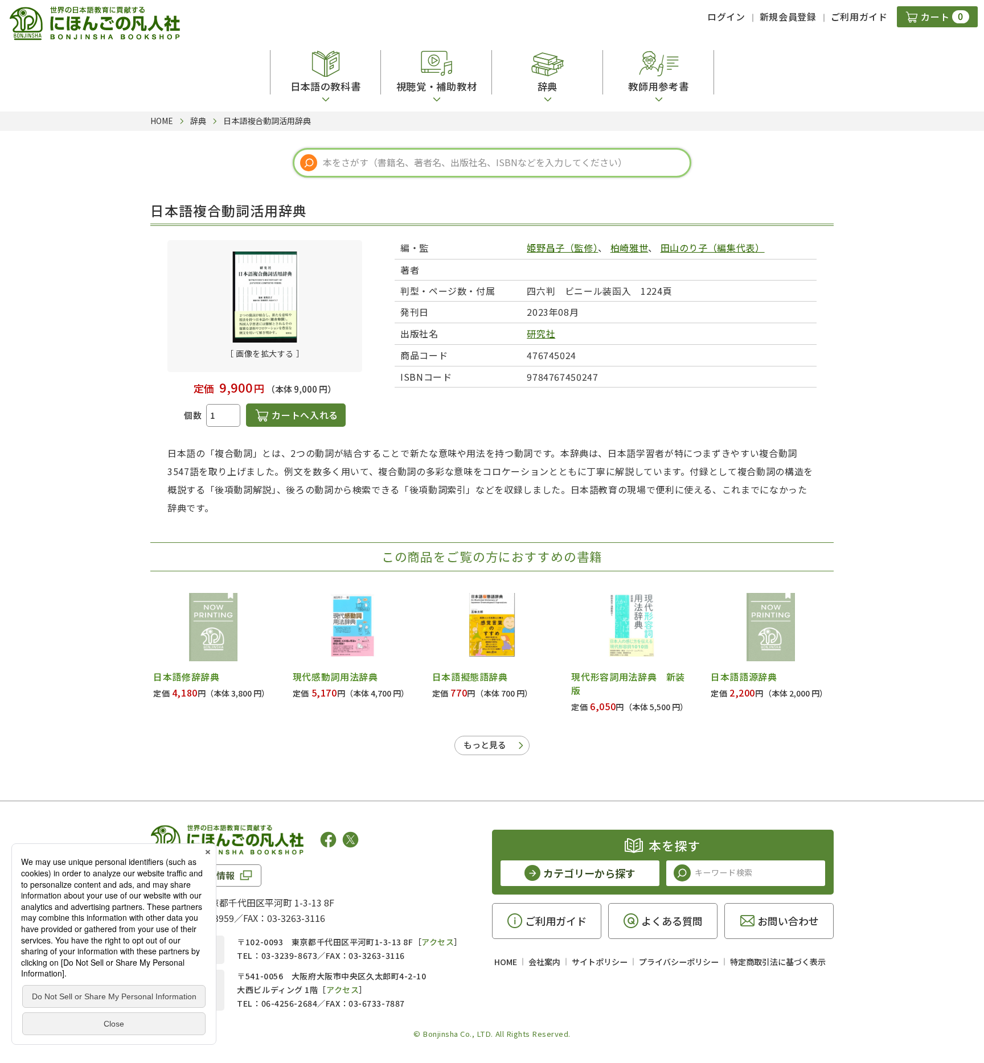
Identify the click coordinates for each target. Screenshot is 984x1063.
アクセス (437, 941)
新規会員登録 (788, 16)
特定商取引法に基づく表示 (778, 961)
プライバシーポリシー (679, 961)
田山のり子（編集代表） (713, 247)
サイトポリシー (600, 961)
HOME (505, 961)
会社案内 (544, 961)
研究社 (541, 333)
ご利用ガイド (859, 16)
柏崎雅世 (629, 247)
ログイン (726, 16)
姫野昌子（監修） (562, 247)
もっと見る (485, 745)
